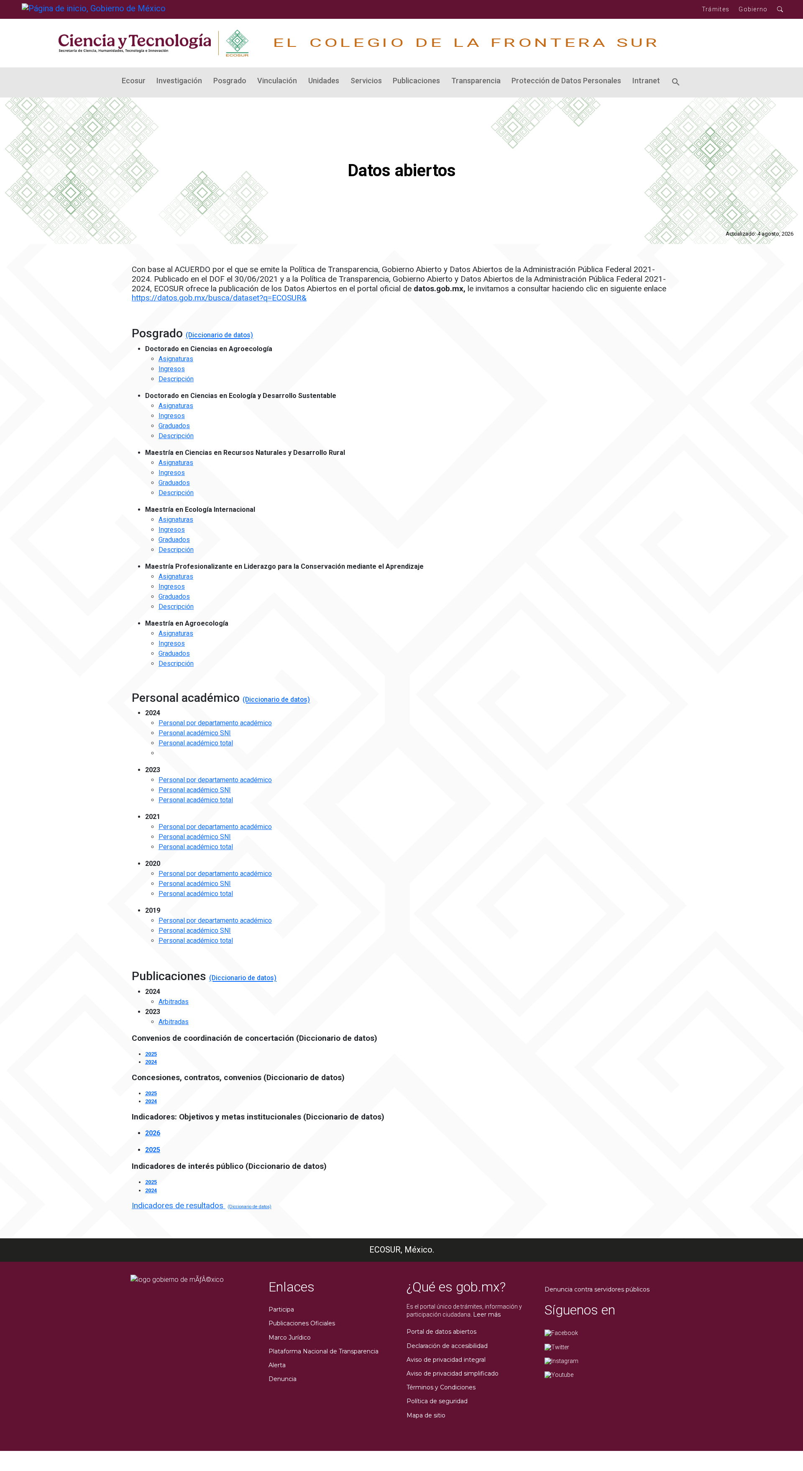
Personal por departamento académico (215, 723)
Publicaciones (416, 80)
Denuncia (283, 1379)
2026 (152, 1133)
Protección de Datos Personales (566, 80)
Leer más (487, 1314)
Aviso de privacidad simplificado (453, 1373)
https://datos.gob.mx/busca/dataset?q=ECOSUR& (219, 298)
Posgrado (229, 80)
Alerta (277, 1365)
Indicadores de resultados (178, 1205)
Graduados (174, 426)
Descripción (176, 379)
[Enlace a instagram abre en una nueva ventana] (561, 1360)
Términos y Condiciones (441, 1387)
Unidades (323, 80)
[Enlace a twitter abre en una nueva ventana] (557, 1346)
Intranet (646, 80)
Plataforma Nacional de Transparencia (323, 1351)
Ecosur (134, 80)
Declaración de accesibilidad (447, 1346)
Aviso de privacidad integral (446, 1359)
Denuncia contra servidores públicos (597, 1289)
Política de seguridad (437, 1401)
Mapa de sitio (426, 1415)
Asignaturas (176, 359)
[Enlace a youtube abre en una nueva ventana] (559, 1374)
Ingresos (172, 369)
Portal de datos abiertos (441, 1331)
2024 (151, 1062)
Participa (281, 1309)
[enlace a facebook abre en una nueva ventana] (561, 1332)
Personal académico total (196, 743)
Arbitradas (174, 1002)
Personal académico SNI (195, 733)
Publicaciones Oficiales (302, 1323)
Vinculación (277, 80)
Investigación (179, 80)
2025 (151, 1054)
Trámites (715, 9)
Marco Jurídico (290, 1337)
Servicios (366, 80)
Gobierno (753, 9)
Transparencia (476, 80)
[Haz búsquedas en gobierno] (780, 9)
